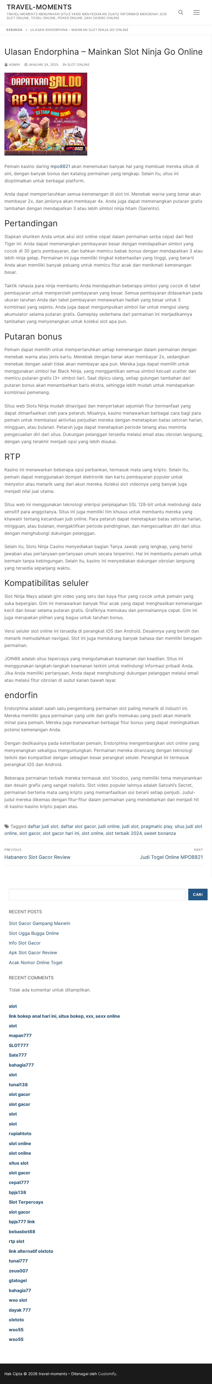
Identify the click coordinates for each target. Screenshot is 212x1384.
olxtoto (16, 1319)
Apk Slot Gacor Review (33, 952)
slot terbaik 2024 (124, 833)
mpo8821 (60, 166)
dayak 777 (20, 1310)
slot (13, 1006)
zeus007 (18, 1271)
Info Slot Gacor (25, 943)
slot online (92, 833)
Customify (107, 1373)
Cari (198, 894)
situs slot (18, 1163)
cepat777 (19, 1182)
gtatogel (18, 1280)
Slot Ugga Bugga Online (34, 933)
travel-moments (39, 7)
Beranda (14, 30)
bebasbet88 (22, 1231)
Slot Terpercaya (26, 1202)
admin (14, 65)
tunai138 (18, 1084)
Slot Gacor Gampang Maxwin (39, 923)
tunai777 (18, 1261)
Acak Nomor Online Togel (35, 962)
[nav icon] (196, 12)
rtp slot (16, 1241)
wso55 (16, 1329)
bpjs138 (17, 1192)
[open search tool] (180, 12)
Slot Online (77, 65)
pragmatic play (156, 826)
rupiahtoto (20, 1133)
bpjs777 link (22, 1221)
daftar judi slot (43, 826)
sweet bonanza (160, 833)
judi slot (130, 826)
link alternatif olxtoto (31, 1251)
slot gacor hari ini (61, 833)
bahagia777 (21, 1065)
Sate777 (18, 1055)
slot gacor (29, 833)
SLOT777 (19, 1045)
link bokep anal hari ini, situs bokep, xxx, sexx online (64, 1016)
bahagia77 (20, 1290)
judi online (109, 826)
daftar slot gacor (78, 826)
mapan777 (20, 1035)
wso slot (18, 1300)
